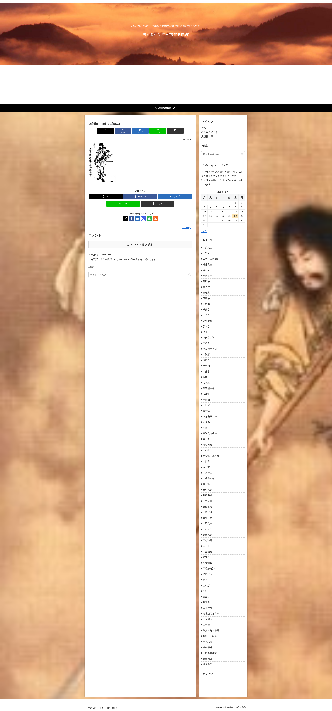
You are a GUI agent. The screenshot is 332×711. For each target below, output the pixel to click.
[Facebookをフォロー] (131, 218)
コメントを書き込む (140, 244)
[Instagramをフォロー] (143, 218)
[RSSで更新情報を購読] (155, 218)
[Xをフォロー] (125, 218)
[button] (175, 131)
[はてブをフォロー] (137, 218)
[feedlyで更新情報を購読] (149, 218)
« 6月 (204, 231)
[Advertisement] (166, 84)
